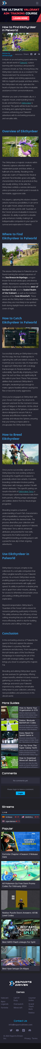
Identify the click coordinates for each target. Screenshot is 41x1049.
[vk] (39, 54)
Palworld (23, 62)
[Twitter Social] (11, 1030)
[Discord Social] (23, 1030)
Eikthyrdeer (26, 103)
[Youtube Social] (17, 1030)
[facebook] (31, 54)
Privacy (28, 1038)
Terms (34, 1038)
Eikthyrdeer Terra (26, 491)
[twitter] (35, 54)
